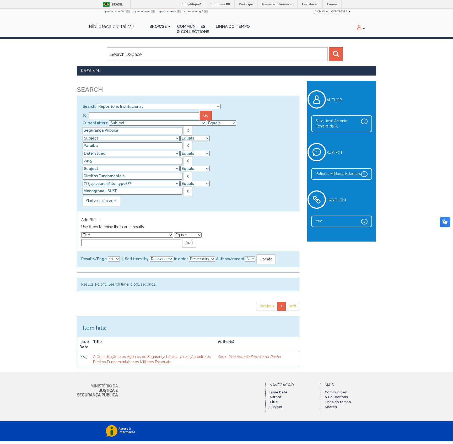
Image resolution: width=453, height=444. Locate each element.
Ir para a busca (169, 11)
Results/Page (94, 259)
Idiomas (319, 11)
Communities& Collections (193, 29)
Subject (276, 407)
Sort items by (137, 259)
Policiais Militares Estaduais (338, 174)
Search (331, 407)
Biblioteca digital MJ (111, 26)
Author (275, 397)
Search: (89, 106)
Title (273, 402)
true (319, 221)
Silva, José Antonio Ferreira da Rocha (249, 357)
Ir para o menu (143, 11)
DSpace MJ (91, 70)
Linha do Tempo (233, 26)
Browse (158, 26)
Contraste (339, 11)
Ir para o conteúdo (116, 11)
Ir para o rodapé (195, 11)
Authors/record (230, 259)
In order (181, 259)
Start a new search (101, 201)
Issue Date (278, 392)
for (85, 115)
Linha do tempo (338, 402)
